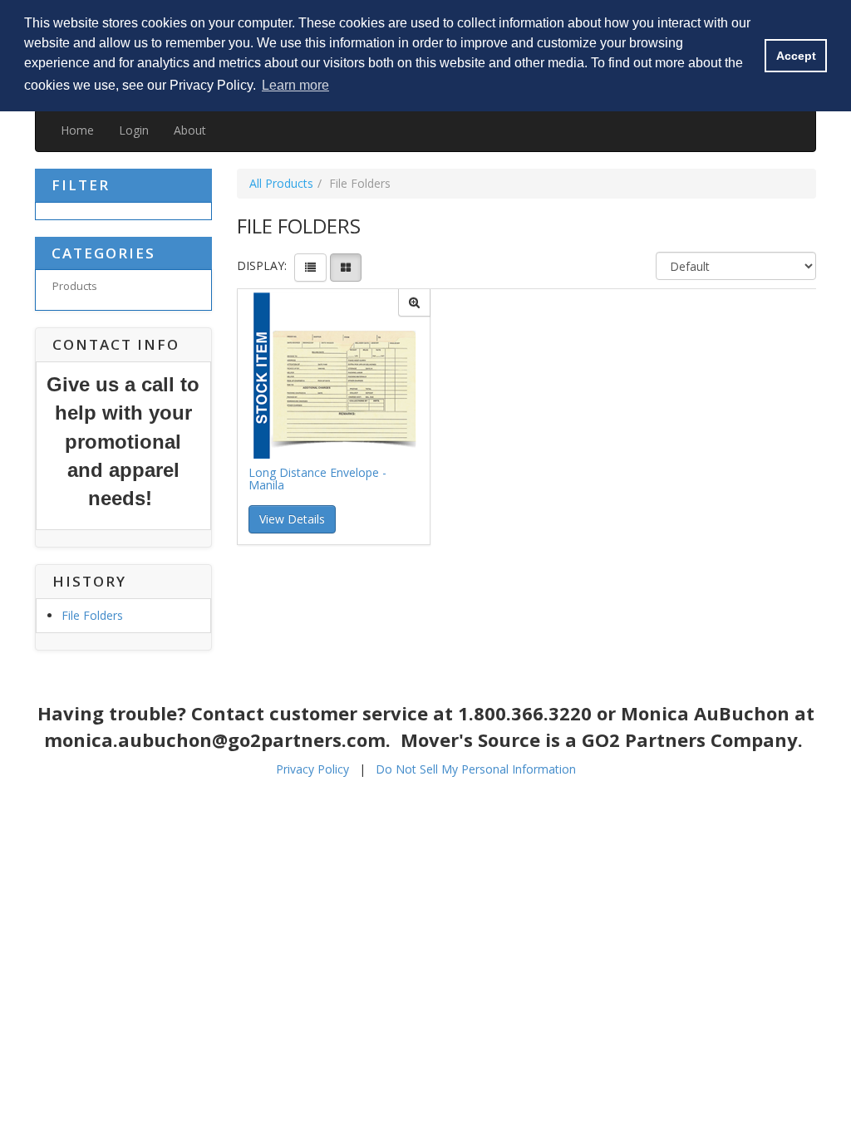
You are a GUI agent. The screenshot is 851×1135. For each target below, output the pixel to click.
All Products (281, 183)
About (190, 130)
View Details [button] (292, 519)
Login (134, 130)
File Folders (92, 615)
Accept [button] (796, 55)
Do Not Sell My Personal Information (476, 769)
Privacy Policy (312, 769)
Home (77, 130)
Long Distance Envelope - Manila (317, 479)
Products (74, 285)
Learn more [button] (295, 85)
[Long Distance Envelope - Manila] (414, 303)
